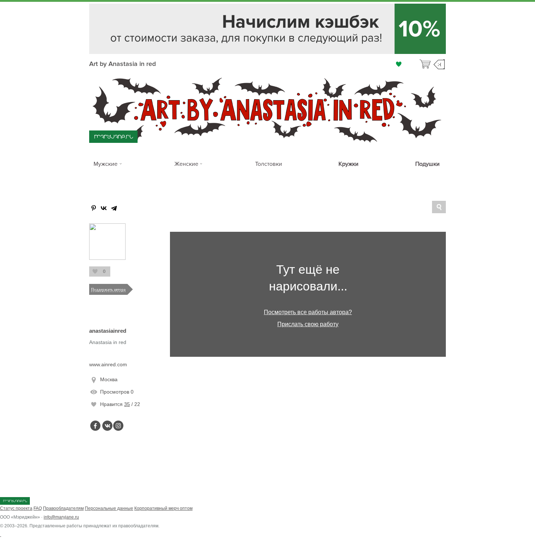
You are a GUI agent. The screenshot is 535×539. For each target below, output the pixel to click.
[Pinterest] (93, 208)
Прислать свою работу (307, 324)
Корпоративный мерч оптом (163, 508)
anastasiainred (107, 331)
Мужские (106, 164)
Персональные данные (109, 508)
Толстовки (268, 164)
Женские (186, 164)
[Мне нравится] (398, 64)
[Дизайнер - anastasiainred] (107, 258)
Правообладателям (63, 508)
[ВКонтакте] (103, 208)
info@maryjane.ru (61, 517)
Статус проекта (16, 508)
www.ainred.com (108, 364)
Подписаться (94, 271)
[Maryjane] (15, 503)
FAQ (37, 508)
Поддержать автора (108, 289)
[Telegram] (114, 208)
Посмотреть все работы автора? (308, 312)
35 (127, 404)
